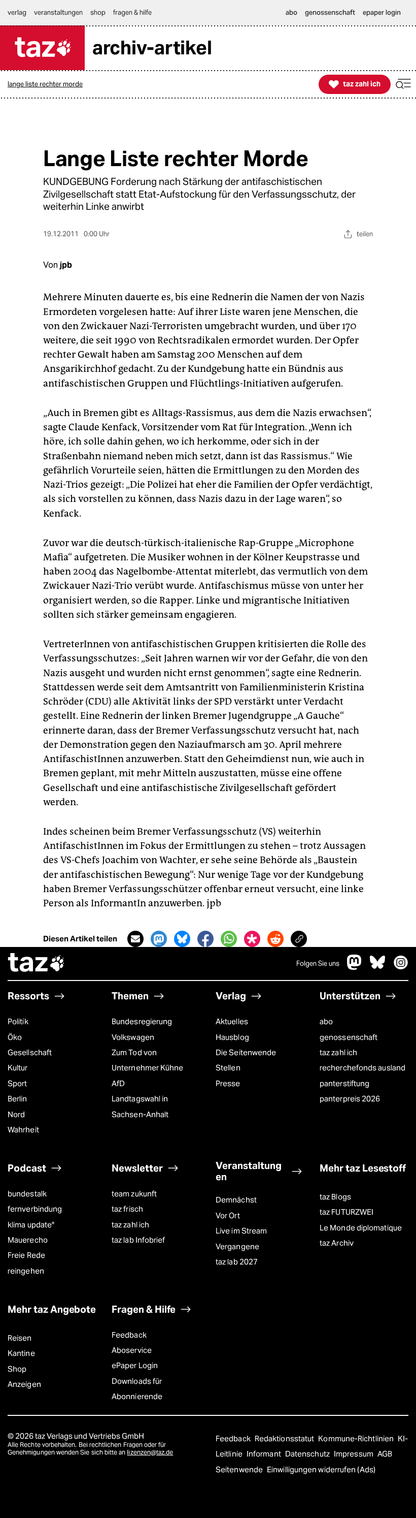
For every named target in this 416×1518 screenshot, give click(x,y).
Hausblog (232, 1037)
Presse (228, 1083)
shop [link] (98, 12)
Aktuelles (232, 1021)
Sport (17, 1083)
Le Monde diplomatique (361, 1227)
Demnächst (236, 1200)
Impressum (354, 1454)
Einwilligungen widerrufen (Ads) (321, 1469)
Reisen (20, 1338)
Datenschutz (308, 1454)
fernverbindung (35, 1209)
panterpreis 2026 (350, 1098)
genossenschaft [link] (330, 12)
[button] (403, 84)
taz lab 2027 (237, 1262)
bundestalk (27, 1193)
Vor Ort (228, 1215)
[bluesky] (377, 967)
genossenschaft (348, 1037)
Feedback (129, 1335)
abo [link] (291, 12)
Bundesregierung (142, 1021)
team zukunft (134, 1193)
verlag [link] (17, 12)
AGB (384, 1454)
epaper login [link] (382, 12)
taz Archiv (337, 1243)
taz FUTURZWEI (346, 1212)
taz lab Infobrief (138, 1240)
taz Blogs (335, 1196)
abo (326, 1021)
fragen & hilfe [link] (132, 12)
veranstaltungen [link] (58, 12)
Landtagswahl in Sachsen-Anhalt (140, 1106)
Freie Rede (26, 1255)
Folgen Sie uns (317, 963)
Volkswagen (133, 1037)
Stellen (228, 1067)
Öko (15, 1037)
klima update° (31, 1224)
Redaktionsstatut (285, 1438)
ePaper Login (135, 1365)
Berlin (17, 1098)
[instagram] (400, 967)
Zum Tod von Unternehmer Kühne (148, 1060)
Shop (17, 1369)
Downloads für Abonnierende (137, 1388)
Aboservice (132, 1350)
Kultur (18, 1067)
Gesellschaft (30, 1052)
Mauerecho (28, 1240)
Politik (18, 1021)
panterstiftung (344, 1083)
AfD (118, 1083)
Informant (265, 1454)
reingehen (26, 1271)
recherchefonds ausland (362, 1067)
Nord (16, 1114)
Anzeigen (24, 1384)
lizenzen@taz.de (150, 1452)
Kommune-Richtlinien (356, 1438)
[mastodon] (354, 967)
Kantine (21, 1353)
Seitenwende (240, 1469)
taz (36, 964)
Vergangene (237, 1246)
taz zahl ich (338, 1052)
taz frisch (127, 1209)
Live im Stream (241, 1231)
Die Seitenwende (246, 1052)
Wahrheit (23, 1129)
